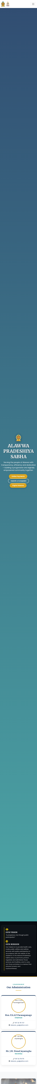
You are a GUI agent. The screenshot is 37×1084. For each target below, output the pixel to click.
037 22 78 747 (19, 1023)
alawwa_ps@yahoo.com (19, 1025)
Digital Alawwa (18, 485)
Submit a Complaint (18, 481)
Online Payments (18, 476)
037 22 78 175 (19, 1059)
